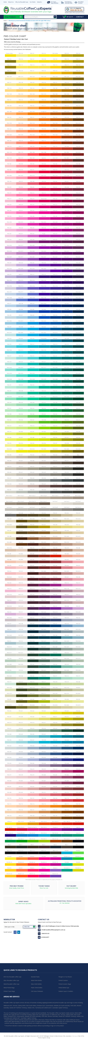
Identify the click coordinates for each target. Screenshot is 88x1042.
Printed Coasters (63, 980)
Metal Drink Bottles (36, 980)
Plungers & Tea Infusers (65, 977)
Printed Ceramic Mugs (65, 984)
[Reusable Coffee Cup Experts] (28, 10)
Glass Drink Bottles (36, 984)
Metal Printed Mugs (9, 987)
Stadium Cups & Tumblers (66, 991)
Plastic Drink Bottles (36, 987)
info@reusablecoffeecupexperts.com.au (74, 13)
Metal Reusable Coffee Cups (11, 984)
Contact (80, 17)
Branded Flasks (35, 977)
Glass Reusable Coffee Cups (11, 980)
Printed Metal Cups (64, 987)
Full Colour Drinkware (37, 991)
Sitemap (74, 1036)
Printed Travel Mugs (9, 991)
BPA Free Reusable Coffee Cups (12, 977)
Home (5, 20)
